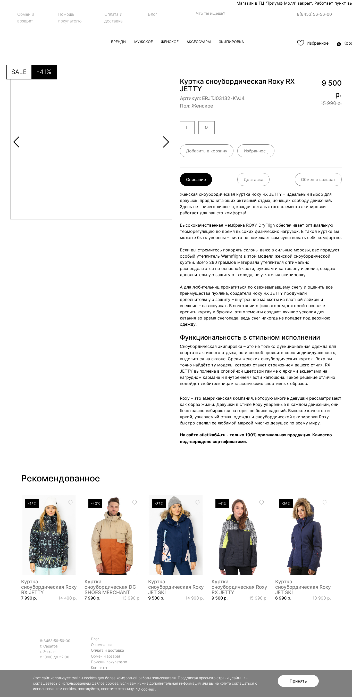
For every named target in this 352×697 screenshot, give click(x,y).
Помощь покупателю (109, 662)
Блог (152, 14)
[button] (166, 142)
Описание (196, 179)
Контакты (99, 667)
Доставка (253, 179)
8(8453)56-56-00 (314, 14)
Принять (298, 681)
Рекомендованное (60, 478)
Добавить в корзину (206, 150)
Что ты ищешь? (210, 13)
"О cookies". (146, 689)
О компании (101, 644)
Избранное (255, 150)
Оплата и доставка (107, 650)
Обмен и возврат (318, 179)
